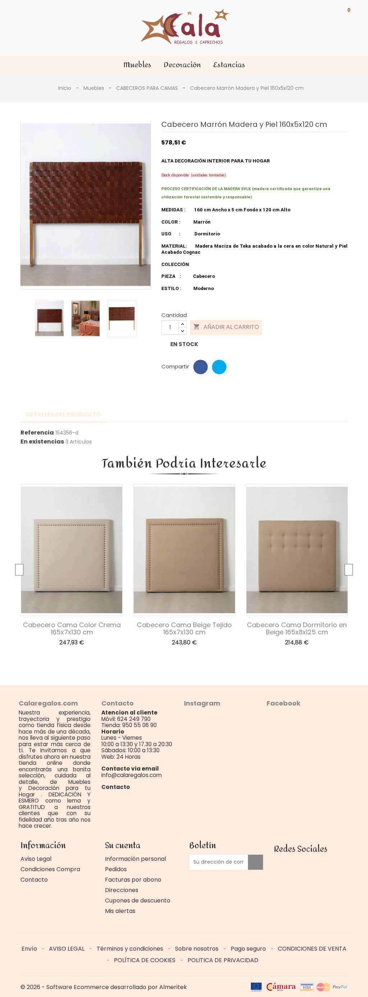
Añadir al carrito (226, 327)
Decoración (182, 65)
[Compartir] (200, 367)
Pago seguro (249, 949)
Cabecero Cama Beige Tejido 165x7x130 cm (184, 628)
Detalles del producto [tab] (63, 414)
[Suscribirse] (255, 862)
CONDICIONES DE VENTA (312, 949)
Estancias (229, 65)
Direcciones (121, 890)
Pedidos (116, 869)
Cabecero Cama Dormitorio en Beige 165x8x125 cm (297, 628)
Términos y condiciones (131, 949)
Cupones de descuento (137, 900)
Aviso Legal (35, 859)
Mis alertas (120, 911)
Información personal (135, 859)
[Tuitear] (219, 367)
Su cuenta (123, 845)
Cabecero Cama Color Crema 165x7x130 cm (72, 628)
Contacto (34, 880)
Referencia (37, 432)
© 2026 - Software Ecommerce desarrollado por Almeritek (103, 987)
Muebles (137, 65)
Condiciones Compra (50, 869)
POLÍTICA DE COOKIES (145, 960)
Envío (30, 949)
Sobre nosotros (197, 949)
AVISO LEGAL (67, 949)
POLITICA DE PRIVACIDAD (223, 960)
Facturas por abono (133, 880)
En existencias (42, 441)
